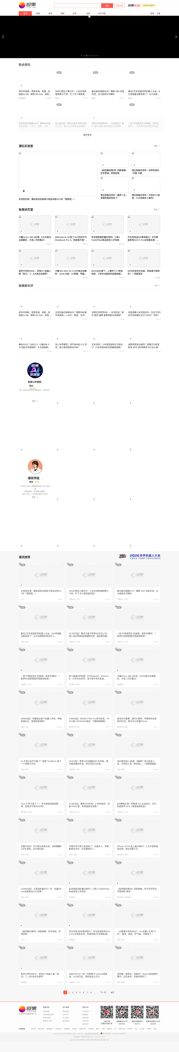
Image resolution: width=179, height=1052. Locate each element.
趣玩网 (109, 1029)
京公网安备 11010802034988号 (114, 1034)
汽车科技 (91, 1029)
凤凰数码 (67, 1029)
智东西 (33, 1029)
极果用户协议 (47, 1021)
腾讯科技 (41, 1029)
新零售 (129, 1029)
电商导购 (85, 1018)
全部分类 (119, 5)
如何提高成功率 (48, 1015)
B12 (115, 1029)
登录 (152, 13)
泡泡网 (74, 1029)
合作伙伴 (66, 1015)
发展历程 (66, 1011)
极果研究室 (26, 209)
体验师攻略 (47, 1018)
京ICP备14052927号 (92, 1034)
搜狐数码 (50, 1029)
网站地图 (66, 1021)
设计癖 (142, 1029)
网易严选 (122, 1029)
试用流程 (46, 1011)
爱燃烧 (149, 1029)
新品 (38, 13)
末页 (112, 992)
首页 (25, 13)
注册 (158, 13)
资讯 (50, 13)
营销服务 (85, 1015)
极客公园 (82, 1029)
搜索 (107, 6)
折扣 (75, 13)
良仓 (135, 1029)
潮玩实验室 (26, 146)
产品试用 (85, 1011)
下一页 (103, 992)
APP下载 (101, 13)
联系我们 (85, 1024)
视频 (62, 13)
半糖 (103, 1029)
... (95, 992)
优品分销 (85, 1021)
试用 (88, 13)
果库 (97, 1029)
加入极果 (66, 1018)
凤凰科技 (58, 1029)
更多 (156, 146)
